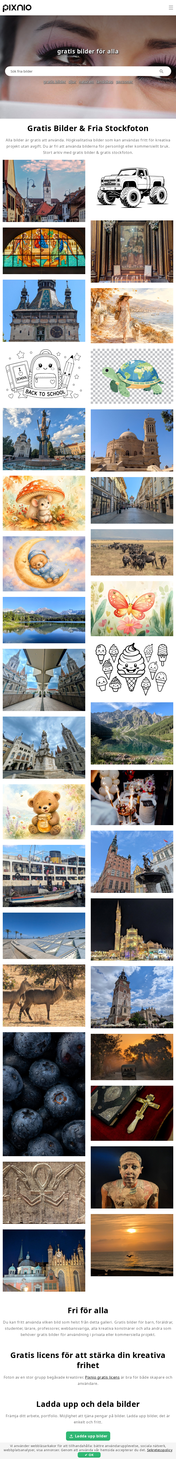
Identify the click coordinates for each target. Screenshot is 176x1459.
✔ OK (89, 1455)
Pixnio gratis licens (102, 1377)
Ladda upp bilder (91, 1436)
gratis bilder (54, 81)
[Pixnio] (17, 9)
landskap (104, 81)
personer (124, 81)
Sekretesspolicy (160, 1450)
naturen (86, 81)
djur (72, 81)
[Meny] (171, 7)
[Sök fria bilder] (162, 71)
